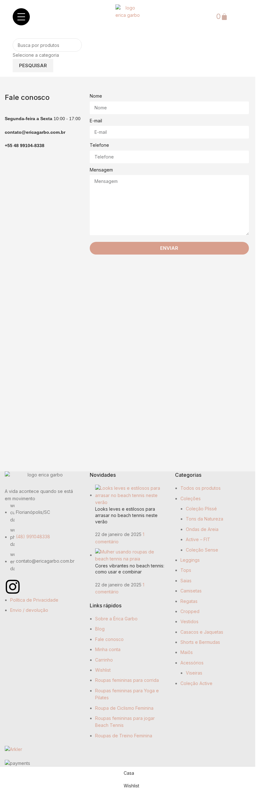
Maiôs (186, 652)
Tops (185, 570)
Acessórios (192, 662)
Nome (96, 96)
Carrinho (104, 660)
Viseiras (194, 673)
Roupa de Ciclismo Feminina (124, 708)
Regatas (189, 601)
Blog (100, 628)
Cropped (189, 611)
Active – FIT (198, 539)
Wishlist (103, 670)
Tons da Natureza (204, 518)
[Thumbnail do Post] (130, 495)
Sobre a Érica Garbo (116, 618)
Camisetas (191, 590)
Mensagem (101, 169)
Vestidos (189, 621)
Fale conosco (109, 639)
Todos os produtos (200, 488)
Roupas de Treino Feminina (123, 735)
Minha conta (107, 649)
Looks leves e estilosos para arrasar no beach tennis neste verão (126, 515)
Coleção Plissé (201, 508)
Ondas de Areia (202, 529)
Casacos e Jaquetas (201, 632)
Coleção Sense (202, 550)
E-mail (96, 120)
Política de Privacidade (34, 600)
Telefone (99, 145)
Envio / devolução (29, 610)
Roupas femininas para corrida (127, 680)
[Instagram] (13, 587)
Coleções (190, 498)
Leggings (190, 560)
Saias (186, 580)
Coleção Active (196, 683)
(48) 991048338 (33, 537)
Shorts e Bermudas (200, 642)
